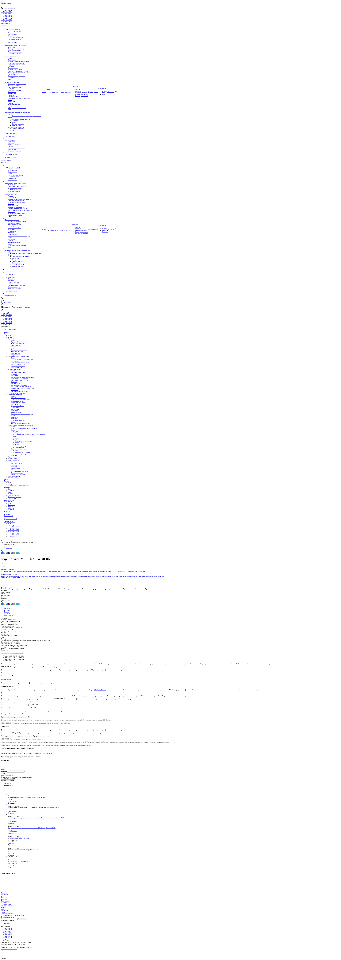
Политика (4, 899)
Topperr (17, 439)
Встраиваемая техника (18, 372)
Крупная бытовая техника (19, 342)
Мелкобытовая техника (18, 398)
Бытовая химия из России (23, 452)
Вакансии (4, 898)
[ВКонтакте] (2, 553)
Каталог (10, 337)
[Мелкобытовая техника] (23, 81)
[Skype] (17, 553)
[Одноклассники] (4, 553)
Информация (5, 901)
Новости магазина (8, 917)
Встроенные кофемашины (76, 576)
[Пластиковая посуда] (23, 152)
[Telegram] (19, 553)
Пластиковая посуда (140, 571)
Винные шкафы (63, 576)
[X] (9, 553)
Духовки (3, 576)
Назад (9, 335)
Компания (4, 893)
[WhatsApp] (14, 553)
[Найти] (1, 952)
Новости (3, 896)
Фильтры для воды (107, 571)
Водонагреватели (96, 571)
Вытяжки (56, 576)
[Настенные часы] (23, 135)
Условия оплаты (5, 902)
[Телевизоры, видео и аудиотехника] (23, 44)
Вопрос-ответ (5, 910)
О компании (11, 505)
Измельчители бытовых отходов (94, 576)
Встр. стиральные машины (45, 576)
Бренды (3, 912)
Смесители (130, 576)
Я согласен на (17, 777)
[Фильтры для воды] (23, 156)
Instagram (9, 548)
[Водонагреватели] (23, 132)
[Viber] (12, 553)
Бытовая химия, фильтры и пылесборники (24, 428)
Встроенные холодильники (142, 576)
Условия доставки (6, 904)
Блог (2, 909)
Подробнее (11, 803)
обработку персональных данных (22, 777)
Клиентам (11, 490)
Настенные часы (118, 571)
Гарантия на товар (6, 905)
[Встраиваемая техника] (23, 55)
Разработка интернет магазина (10, 947)
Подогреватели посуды (157, 576)
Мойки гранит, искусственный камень (115, 576)
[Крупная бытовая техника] (23, 28)
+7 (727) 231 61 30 (6, 10)
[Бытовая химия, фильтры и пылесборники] (23, 111)
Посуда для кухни (16, 463)
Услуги (10, 484)
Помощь (3, 907)
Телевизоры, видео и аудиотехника (22, 359)
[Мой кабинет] (2, 299)
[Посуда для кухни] (23, 138)
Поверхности (10, 576)
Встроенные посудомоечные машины (25, 576)
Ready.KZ (29, 947)
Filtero (17, 433)
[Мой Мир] (7, 553)
